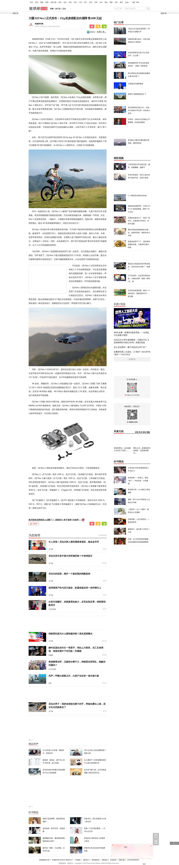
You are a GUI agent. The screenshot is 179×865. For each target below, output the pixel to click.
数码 (121, 2)
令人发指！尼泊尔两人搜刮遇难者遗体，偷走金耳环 (74, 541)
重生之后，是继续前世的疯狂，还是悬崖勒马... (141, 450)
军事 (95, 2)
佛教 (111, 2)
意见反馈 (113, 860)
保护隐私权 (95, 860)
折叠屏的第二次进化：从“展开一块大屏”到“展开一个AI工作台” (132, 353)
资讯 (36, 2)
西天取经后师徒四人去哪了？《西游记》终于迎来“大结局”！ (55, 519)
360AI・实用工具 (97, 32)
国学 (116, 2)
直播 (46, 2)
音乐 (140, 432)
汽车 (80, 2)
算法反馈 (104, 535)
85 (106, 655)
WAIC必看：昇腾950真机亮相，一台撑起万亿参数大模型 (131, 333)
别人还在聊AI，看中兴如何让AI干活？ (130, 347)
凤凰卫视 (53, 2)
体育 (70, 2)
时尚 (75, 2)
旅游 (106, 2)
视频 (41, 2)
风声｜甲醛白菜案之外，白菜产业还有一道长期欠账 (74, 675)
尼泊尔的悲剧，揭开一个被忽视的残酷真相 (69, 573)
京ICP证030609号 (133, 860)
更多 (126, 2)
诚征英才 (86, 860)
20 (106, 641)
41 (106, 683)
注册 (133, 2)
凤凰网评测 (39, 24)
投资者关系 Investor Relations (62, 860)
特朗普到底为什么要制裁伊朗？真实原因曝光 (70, 633)
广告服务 (77, 860)
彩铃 (144, 432)
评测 (51, 9)
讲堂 (136, 432)
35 (106, 563)
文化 (100, 2)
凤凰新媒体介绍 (44, 860)
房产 (85, 2)
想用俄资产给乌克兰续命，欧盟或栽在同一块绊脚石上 (75, 587)
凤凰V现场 (119, 304)
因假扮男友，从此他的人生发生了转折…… (122, 449)
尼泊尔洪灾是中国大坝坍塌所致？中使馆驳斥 (70, 555)
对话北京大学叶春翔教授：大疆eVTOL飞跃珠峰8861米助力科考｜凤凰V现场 (131, 341)
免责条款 (105, 860)
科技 (90, 2)
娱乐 (65, 2)
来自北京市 (47, 26)
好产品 (58, 9)
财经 (60, 2)
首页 (31, 2)
